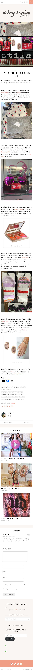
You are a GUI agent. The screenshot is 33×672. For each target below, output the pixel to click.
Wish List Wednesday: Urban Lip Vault (11, 518)
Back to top (27, 669)
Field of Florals (18, 209)
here (23, 330)
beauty (15, 610)
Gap (3, 387)
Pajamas (21, 394)
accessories (25, 257)
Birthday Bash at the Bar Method (11, 488)
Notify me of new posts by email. (12, 589)
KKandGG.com (18, 374)
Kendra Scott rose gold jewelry (12, 392)
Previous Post (7, 422)
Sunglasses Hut (5, 152)
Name (4, 565)
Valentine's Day (18, 399)
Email (4, 571)
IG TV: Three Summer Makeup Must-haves (13, 458)
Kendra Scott (5, 321)
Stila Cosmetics (7, 399)
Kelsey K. (13, 403)
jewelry (22, 387)
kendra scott (6, 389)
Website (4, 577)
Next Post (27, 422)
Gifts (19, 70)
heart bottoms (5, 93)
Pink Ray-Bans (6, 397)
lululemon (5, 394)
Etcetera (14, 70)
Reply (29, 534)
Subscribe (10, 639)
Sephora (21, 397)
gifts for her (14, 387)
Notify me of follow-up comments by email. (15, 585)
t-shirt (19, 93)
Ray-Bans (14, 397)
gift (7, 387)
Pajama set (14, 394)
